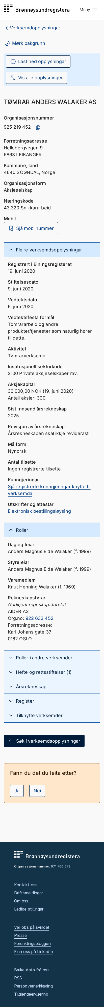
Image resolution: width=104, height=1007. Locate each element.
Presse (20, 935)
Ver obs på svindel (31, 927)
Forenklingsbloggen (32, 943)
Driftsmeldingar (28, 892)
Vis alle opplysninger (40, 77)
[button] (88, 10)
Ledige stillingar (29, 909)
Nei (37, 790)
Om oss (21, 900)
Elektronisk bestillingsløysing (39, 511)
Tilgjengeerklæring (31, 994)
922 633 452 (39, 618)
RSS (18, 977)
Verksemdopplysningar (35, 27)
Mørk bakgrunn (28, 43)
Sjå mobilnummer (35, 228)
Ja (16, 790)
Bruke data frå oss (31, 969)
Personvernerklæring (33, 986)
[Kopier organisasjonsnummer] (38, 127)
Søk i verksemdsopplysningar (48, 741)
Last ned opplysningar (42, 61)
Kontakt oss (25, 884)
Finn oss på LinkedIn (33, 951)
